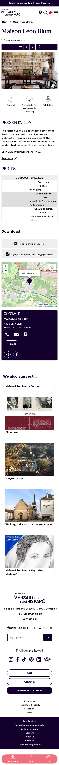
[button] (29, 281)
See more (7, 158)
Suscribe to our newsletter (29, 627)
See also (39, 47)
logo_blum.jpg (32, 243)
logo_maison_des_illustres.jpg (32, 254)
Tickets (48, 761)
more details (29, 389)
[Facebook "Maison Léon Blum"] (17, 354)
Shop (31, 761)
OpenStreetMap (51, 306)
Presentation (20, 47)
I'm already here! (40, 12)
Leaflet (39, 306)
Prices (26, 47)
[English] (50, 12)
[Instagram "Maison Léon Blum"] (8, 354)
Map (32, 47)
